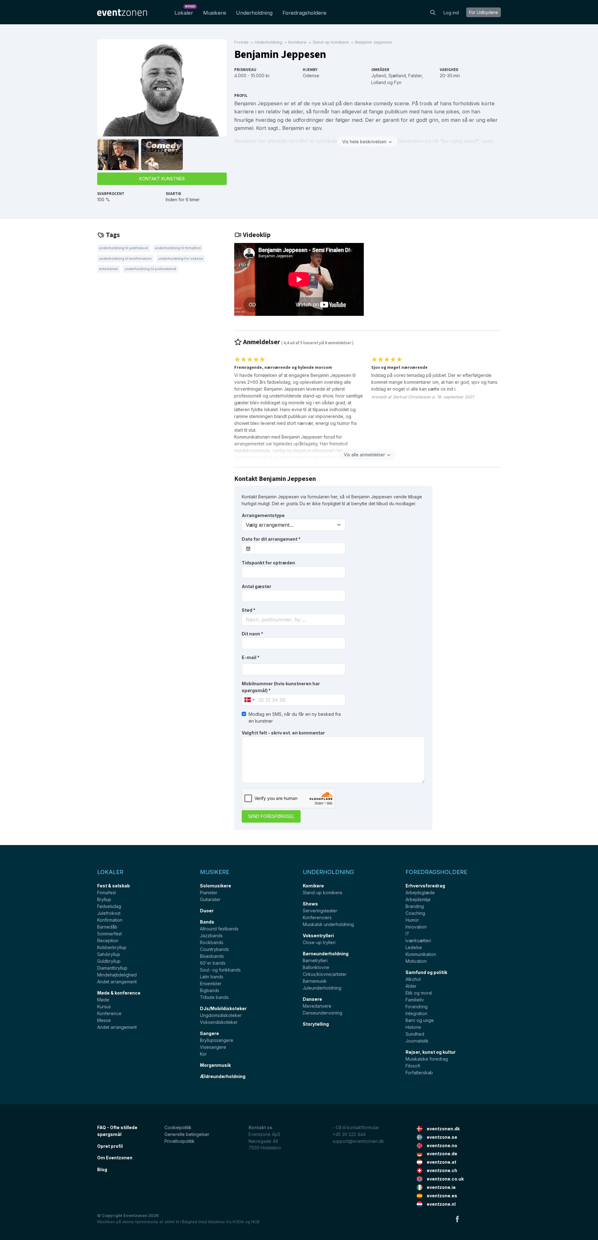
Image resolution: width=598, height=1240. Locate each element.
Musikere (214, 13)
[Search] (433, 12)
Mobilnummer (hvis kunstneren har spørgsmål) (281, 687)
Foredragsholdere (304, 13)
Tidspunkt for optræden (268, 562)
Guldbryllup (109, 961)
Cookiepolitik (178, 1127)
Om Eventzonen (114, 1157)
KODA (238, 1221)
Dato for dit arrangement (271, 539)
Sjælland (397, 75)
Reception (107, 940)
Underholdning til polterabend (150, 269)
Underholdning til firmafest (178, 248)
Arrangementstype (263, 515)
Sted (248, 610)
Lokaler (184, 11)
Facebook (457, 1218)
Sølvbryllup (108, 954)
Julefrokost (109, 913)
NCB (255, 1221)
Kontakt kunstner (162, 178)
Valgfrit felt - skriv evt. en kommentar (283, 732)
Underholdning (254, 13)
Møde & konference (118, 992)
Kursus (104, 1006)
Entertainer (108, 269)
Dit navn (252, 633)
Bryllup (104, 899)
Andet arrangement (117, 981)
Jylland (378, 75)
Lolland (378, 82)
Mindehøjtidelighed (117, 974)
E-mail (250, 657)
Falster (415, 75)
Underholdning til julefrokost (123, 248)
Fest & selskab (113, 885)
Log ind (451, 12)
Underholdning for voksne (180, 258)
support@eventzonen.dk (358, 1141)
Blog (102, 1169)
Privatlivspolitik (179, 1141)
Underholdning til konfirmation (125, 258)
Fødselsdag (109, 906)
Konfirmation (109, 920)
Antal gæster (256, 586)
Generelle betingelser (186, 1134)
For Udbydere (483, 12)
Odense (311, 75)
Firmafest (106, 892)
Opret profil (110, 1146)
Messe (104, 1020)
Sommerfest (109, 933)
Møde (103, 999)
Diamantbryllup (112, 968)
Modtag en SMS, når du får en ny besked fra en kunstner (295, 717)
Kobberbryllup (111, 947)
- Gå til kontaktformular (356, 1127)
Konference (109, 1013)
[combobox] (293, 619)
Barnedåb (107, 926)
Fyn (397, 82)
